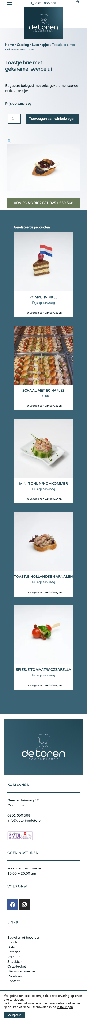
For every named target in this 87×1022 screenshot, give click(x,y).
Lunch (12, 942)
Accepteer (14, 1015)
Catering (23, 45)
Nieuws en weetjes (21, 971)
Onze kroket (16, 966)
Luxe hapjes (40, 45)
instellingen (65, 1007)
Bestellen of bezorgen (23, 937)
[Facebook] (12, 904)
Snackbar (14, 962)
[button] (9, 141)
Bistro (11, 947)
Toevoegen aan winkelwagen (52, 119)
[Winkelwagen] (77, 2)
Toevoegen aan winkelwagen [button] (43, 312)
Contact (13, 981)
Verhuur (13, 957)
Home (9, 45)
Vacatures (15, 976)
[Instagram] (24, 904)
